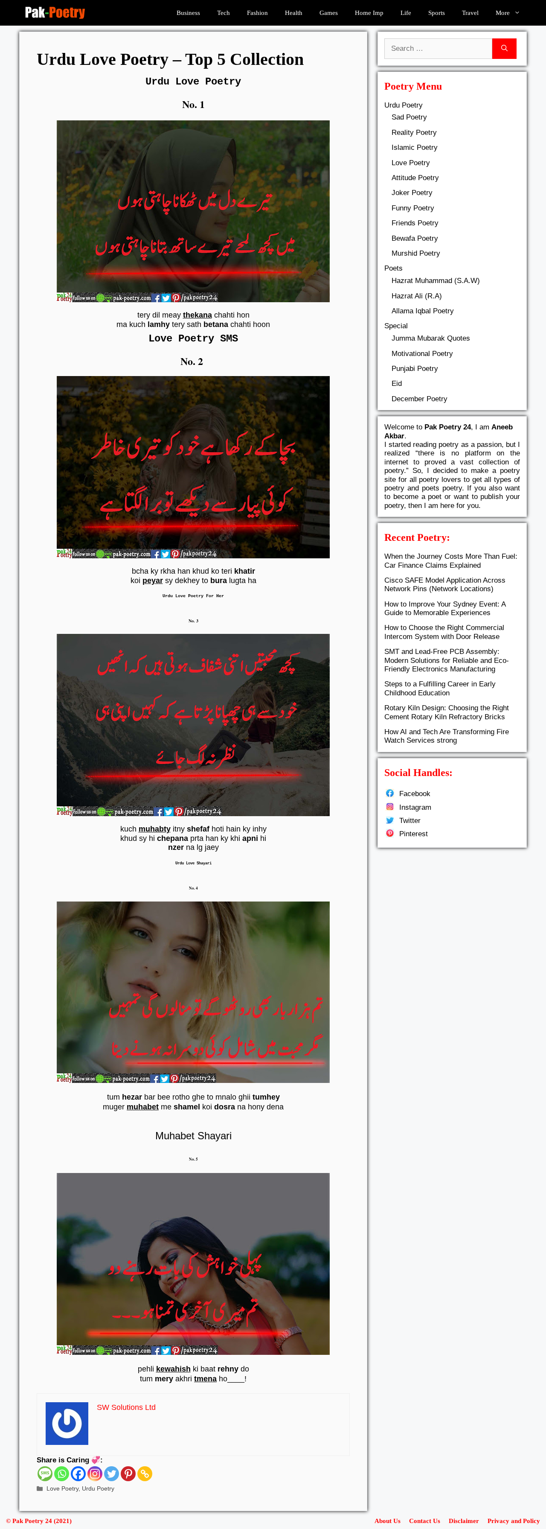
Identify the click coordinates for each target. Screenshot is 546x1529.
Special (396, 326)
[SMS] (45, 1473)
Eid (397, 383)
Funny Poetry (413, 208)
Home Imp (369, 12)
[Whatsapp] (61, 1473)
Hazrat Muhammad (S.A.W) (436, 281)
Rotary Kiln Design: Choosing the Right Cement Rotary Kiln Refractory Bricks (446, 712)
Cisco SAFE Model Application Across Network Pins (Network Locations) (444, 584)
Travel (470, 12)
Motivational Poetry (422, 354)
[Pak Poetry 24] (55, 13)
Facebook (414, 794)
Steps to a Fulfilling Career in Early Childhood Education (440, 688)
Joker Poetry (412, 193)
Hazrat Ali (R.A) (417, 296)
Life (406, 12)
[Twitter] (111, 1473)
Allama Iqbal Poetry (423, 311)
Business (188, 12)
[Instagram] (94, 1473)
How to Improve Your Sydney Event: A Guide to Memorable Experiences (444, 608)
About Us (388, 1520)
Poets (393, 268)
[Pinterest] (128, 1473)
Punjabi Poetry (415, 369)
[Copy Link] (144, 1473)
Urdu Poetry (98, 1488)
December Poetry (419, 399)
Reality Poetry (414, 132)
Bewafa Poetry (415, 238)
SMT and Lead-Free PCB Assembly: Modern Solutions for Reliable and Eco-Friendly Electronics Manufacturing (446, 660)
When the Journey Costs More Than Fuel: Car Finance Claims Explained (450, 560)
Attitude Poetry (415, 178)
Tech (223, 12)
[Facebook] (78, 1473)
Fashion (257, 12)
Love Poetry (62, 1488)
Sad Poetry (409, 117)
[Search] (504, 48)
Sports (436, 12)
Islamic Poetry (415, 147)
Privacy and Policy (514, 1520)
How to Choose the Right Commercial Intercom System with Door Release (444, 632)
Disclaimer (464, 1520)
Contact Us (424, 1520)
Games (328, 12)
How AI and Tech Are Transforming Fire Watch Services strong (446, 736)
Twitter (410, 821)
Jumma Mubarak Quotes (431, 338)
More (503, 12)
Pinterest (413, 834)
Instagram (415, 807)
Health (293, 12)
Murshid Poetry (416, 253)
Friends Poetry (415, 223)
